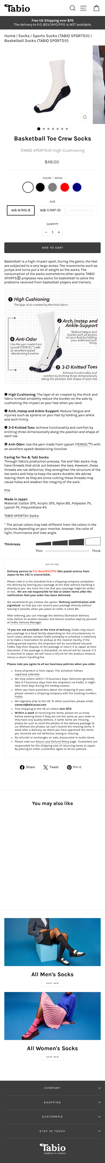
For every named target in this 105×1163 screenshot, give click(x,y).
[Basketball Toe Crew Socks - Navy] (31, 855)
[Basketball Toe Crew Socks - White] (7, 855)
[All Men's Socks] (52, 942)
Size (52, 201)
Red (65, 187)
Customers (52, 1116)
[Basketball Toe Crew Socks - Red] (25, 855)
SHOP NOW (52, 983)
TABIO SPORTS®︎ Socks (21, 516)
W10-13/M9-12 (82, 210)
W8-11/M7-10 (50, 210)
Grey (52, 187)
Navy (77, 187)
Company (52, 1088)
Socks (24, 35)
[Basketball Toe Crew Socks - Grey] (19, 855)
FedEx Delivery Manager (25, 622)
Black (40, 187)
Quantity (52, 224)
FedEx (19, 696)
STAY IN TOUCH (52, 1131)
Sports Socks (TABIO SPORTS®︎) (61, 35)
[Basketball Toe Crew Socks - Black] (13, 855)
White (28, 187)
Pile (7, 490)
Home (9, 35)
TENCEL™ (83, 444)
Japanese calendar (27, 674)
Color (52, 178)
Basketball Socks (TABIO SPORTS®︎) (36, 40)
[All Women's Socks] (52, 1016)
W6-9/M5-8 (20, 210)
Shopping (52, 1102)
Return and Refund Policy (52, 741)
